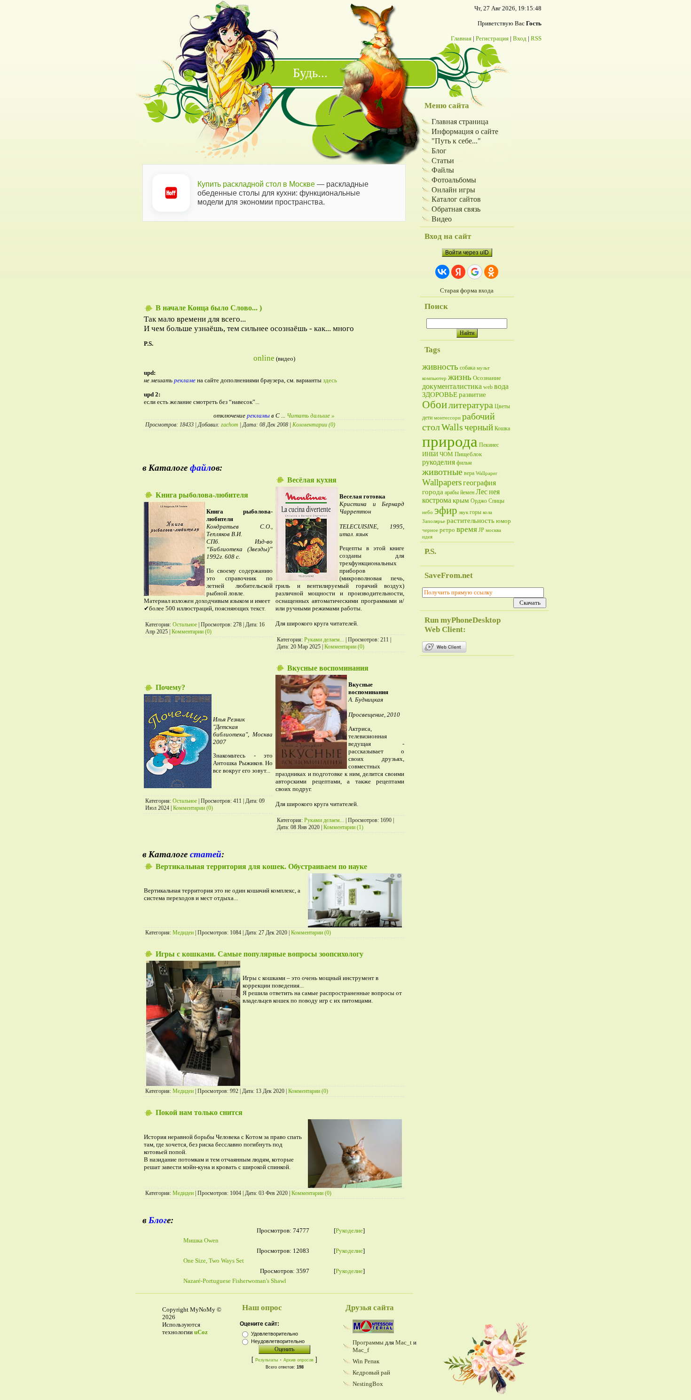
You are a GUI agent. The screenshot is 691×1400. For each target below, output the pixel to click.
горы (475, 512)
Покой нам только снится (199, 1112)
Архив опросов (298, 1360)
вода (501, 386)
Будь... (310, 73)
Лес (481, 492)
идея (427, 536)
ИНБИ (430, 454)
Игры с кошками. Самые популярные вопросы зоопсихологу (259, 954)
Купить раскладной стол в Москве (256, 184)
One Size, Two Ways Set (213, 1260)
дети (427, 417)
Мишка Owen (201, 1240)
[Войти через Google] (474, 271)
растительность (471, 520)
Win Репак (366, 1361)
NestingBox (368, 1383)
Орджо (479, 501)
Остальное (185, 624)
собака (467, 367)
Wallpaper (486, 473)
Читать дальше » (311, 415)
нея (494, 492)
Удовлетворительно (274, 1334)
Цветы (502, 406)
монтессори (447, 417)
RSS (536, 38)
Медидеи (183, 932)
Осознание (487, 377)
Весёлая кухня (312, 480)
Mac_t (403, 1342)
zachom (229, 424)
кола (487, 512)
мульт (483, 368)
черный (478, 427)
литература (470, 405)
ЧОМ (446, 454)
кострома (436, 500)
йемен (467, 492)
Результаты (266, 1360)
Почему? (170, 687)
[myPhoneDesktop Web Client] (444, 650)
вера (469, 473)
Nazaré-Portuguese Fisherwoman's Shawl (234, 1280)
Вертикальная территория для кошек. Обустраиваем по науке (261, 866)
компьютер (434, 378)
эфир (445, 510)
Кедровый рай (371, 1372)
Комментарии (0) (313, 424)
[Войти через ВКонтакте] (442, 272)
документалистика (452, 386)
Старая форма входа (467, 290)
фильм (464, 462)
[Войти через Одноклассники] (491, 272)
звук (463, 512)
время (466, 529)
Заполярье (433, 521)
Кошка (502, 428)
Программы (368, 1342)
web (488, 387)
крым (461, 500)
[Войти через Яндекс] (458, 272)
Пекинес (489, 445)
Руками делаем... (324, 639)
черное (430, 530)
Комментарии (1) (343, 827)
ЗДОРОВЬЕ (439, 394)
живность (440, 367)
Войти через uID (467, 252)
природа (450, 441)
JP (481, 530)
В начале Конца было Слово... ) (209, 308)
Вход (519, 38)
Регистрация (492, 38)
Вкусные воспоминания (328, 668)
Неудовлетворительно (278, 1341)
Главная (461, 38)
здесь (330, 380)
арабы (452, 492)
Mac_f (361, 1349)
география (479, 483)
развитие (472, 394)
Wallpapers (442, 482)
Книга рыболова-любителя (202, 495)
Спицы (496, 501)
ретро (447, 529)
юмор (503, 520)
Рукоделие (349, 1230)
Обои (434, 405)
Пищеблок (468, 454)
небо (427, 512)
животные (442, 472)
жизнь (459, 377)
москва (493, 530)
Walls (452, 427)
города (432, 492)
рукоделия (438, 462)
